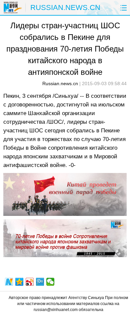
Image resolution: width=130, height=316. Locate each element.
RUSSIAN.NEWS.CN (65, 7)
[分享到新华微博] (9, 282)
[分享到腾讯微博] (40, 282)
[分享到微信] (50, 282)
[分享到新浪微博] (30, 282)
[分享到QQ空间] (19, 282)
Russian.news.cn (60, 83)
